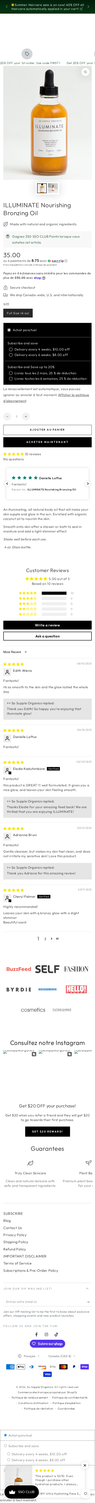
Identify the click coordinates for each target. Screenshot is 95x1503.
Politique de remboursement (30, 1397)
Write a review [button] (47, 625)
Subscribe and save (23, 1446)
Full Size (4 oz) (18, 314)
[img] (13, 664)
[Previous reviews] (7, 483)
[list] (47, 1178)
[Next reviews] (88, 483)
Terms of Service (17, 1263)
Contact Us (12, 1228)
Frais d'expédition (13, 264)
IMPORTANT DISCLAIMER (25, 1256)
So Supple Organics (40, 1387)
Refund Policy (14, 1249)
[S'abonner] (89, 1302)
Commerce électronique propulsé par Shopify (47, 1392)
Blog (7, 1220)
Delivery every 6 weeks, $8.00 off (38, 1460)
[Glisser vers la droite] (88, 7)
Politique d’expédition (67, 1403)
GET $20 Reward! (47, 1131)
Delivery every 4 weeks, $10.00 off (39, 1454)
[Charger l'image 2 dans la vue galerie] (53, 188)
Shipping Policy (15, 1242)
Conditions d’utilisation (33, 1403)
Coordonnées (66, 1408)
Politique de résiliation (38, 1408)
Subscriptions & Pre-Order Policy (30, 1270)
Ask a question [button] (47, 636)
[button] (47, 261)
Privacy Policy (15, 1235)
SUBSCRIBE (13, 1213)
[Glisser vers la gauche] (7, 7)
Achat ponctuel (20, 1435)
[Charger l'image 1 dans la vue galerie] (42, 188)
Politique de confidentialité (69, 1397)
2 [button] (45, 939)
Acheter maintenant (47, 442)
